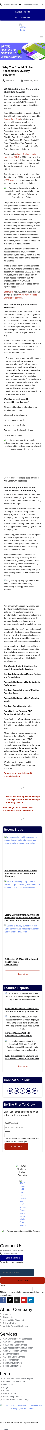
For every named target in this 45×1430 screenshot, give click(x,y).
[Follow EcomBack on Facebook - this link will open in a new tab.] (10, 1091)
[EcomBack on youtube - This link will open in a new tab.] (24, 1300)
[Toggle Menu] (41, 37)
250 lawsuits (11, 180)
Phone (7, 1132)
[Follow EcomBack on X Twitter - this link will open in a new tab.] (22, 1091)
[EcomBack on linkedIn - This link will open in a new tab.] (31, 1300)
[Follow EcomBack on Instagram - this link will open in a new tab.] (16, 1091)
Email (11, 1123)
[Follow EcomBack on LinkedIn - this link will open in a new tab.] (35, 1091)
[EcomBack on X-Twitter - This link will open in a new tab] (10, 1300)
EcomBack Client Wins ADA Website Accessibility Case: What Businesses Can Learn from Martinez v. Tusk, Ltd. (22, 917)
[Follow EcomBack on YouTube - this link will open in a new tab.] (28, 1091)
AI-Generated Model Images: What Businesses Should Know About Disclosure (20, 873)
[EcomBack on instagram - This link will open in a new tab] (17, 1300)
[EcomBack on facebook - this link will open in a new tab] (3, 1300)
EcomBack (8, 292)
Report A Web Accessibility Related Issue (18, 1415)
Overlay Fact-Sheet (12, 119)
